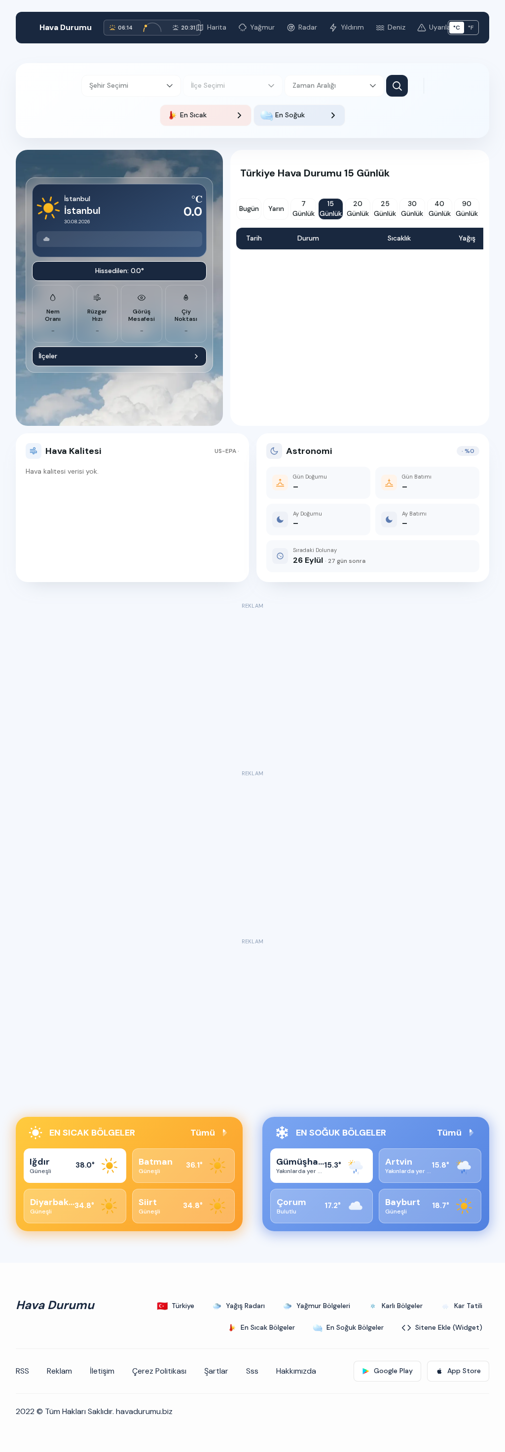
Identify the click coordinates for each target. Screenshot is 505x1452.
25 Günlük (385, 208)
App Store (464, 1370)
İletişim (102, 1371)
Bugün (249, 208)
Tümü (202, 1133)
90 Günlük (467, 208)
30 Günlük (412, 208)
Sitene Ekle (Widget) (448, 1327)
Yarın (276, 208)
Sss (252, 1371)
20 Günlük (358, 208)
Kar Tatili (468, 1305)
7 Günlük (303, 208)
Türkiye (175, 1306)
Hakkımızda (296, 1371)
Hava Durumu (65, 27)
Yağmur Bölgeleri (323, 1305)
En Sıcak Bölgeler (268, 1327)
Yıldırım (352, 27)
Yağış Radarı (245, 1305)
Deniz (396, 27)
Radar (307, 27)
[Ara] (397, 86)
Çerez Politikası (159, 1371)
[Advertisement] (252, 681)
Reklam (59, 1371)
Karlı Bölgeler (402, 1305)
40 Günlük (440, 208)
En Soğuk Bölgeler (355, 1327)
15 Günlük (331, 208)
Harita (216, 27)
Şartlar (216, 1371)
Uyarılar (441, 27)
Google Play (393, 1370)
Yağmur (262, 27)
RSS (22, 1371)
